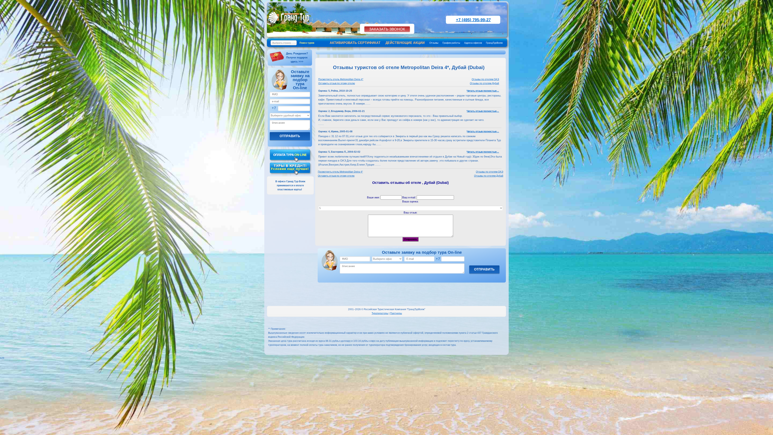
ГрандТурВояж (494, 42)
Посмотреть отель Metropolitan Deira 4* (340, 79)
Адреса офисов (473, 42)
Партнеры (396, 313)
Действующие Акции (405, 43)
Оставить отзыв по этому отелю (336, 83)
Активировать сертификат (355, 43)
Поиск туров (307, 42)
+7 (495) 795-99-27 (473, 20)
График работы (451, 42)
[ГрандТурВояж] (290, 25)
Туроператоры (380, 313)
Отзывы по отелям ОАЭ (485, 79)
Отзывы (433, 42)
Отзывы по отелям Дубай (484, 83)
